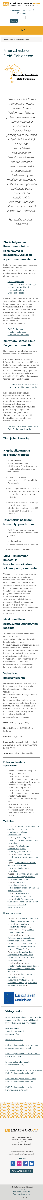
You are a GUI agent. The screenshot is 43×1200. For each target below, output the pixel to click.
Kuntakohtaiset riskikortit (18, 287)
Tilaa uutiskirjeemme (21, 1171)
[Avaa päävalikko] (21, 30)
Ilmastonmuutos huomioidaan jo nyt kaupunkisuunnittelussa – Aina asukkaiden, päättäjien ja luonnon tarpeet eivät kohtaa (22, 980)
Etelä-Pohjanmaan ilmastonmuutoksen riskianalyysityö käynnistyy (23, 840)
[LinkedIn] (31, 1164)
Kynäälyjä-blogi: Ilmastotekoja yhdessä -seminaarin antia (23, 857)
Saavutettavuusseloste (21, 1192)
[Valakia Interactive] (21, 1197)
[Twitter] (13, 1164)
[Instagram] (19, 1164)
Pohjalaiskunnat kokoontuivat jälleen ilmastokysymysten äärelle (19, 849)
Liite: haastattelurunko (17, 290)
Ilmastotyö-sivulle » (14, 1040)
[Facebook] (25, 1164)
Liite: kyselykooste (16, 293)
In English (23, 13)
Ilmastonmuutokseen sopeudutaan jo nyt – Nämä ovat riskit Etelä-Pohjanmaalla (23, 969)
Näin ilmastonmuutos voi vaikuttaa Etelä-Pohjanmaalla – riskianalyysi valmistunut (23, 877)
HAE (13, 21)
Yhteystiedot (27, 10)
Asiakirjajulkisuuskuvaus (21, 1194)
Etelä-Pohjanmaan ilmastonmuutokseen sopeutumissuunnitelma (18, 332)
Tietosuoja (21, 1189)
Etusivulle (16, 10)
